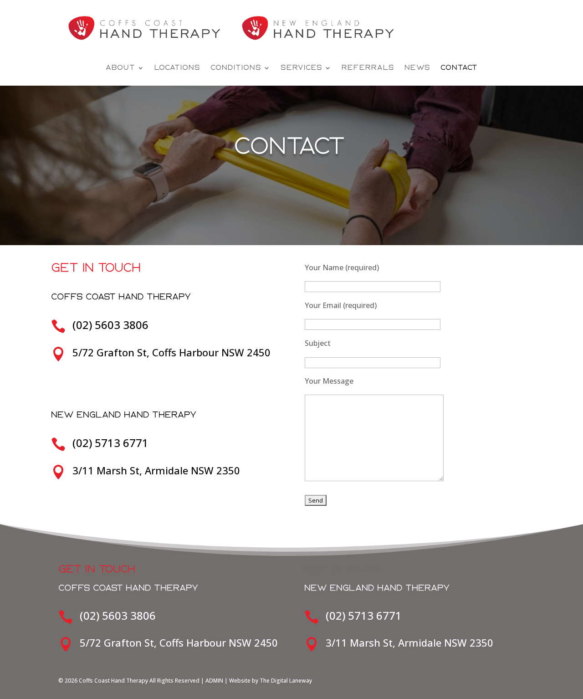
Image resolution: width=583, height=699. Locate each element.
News (417, 68)
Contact (459, 68)
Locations (177, 68)
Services (301, 68)
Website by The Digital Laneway (270, 680)
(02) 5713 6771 (110, 442)
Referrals (368, 68)
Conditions (235, 68)
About (120, 68)
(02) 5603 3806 (110, 324)
